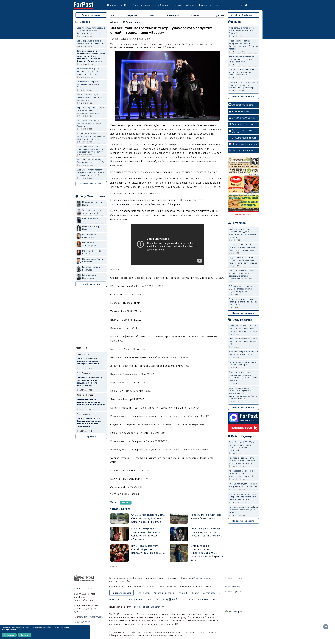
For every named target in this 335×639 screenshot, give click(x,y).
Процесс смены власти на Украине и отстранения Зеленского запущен (241, 72)
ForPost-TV (182, 592)
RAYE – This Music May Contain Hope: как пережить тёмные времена (148, 549)
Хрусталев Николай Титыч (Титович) (91, 211)
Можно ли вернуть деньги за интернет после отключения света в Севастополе (242, 497)
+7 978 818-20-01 (233, 586)
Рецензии (132, 15)
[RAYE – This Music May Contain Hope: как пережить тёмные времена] (119, 553)
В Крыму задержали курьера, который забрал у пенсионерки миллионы (90, 110)
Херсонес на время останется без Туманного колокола (243, 353)
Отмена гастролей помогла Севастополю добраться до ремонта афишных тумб (148, 518)
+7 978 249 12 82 (82, 622)
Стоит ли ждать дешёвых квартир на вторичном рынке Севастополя (243, 302)
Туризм (178, 4)
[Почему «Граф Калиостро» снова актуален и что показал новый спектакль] (179, 534)
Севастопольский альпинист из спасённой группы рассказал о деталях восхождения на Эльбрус (242, 274)
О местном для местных (244, 118)
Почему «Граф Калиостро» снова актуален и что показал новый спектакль (207, 532)
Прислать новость (91, 15)
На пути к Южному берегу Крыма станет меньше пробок (91, 160)
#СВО (124, 4)
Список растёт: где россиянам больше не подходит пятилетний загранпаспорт (243, 85)
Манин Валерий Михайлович (89, 236)
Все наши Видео (240, 111)
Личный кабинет (243, 15)
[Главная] (83, 3)
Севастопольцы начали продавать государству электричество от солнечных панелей (243, 233)
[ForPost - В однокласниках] (176, 599)
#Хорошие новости (142, 4)
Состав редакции (211, 592)
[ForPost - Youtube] (173, 599)
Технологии (205, 4)
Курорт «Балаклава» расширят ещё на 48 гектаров (243, 363)
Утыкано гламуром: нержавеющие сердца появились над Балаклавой (91, 402)
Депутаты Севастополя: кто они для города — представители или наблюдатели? (89, 381)
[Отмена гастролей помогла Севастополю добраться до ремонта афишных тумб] (119, 518)
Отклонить (9, 635)
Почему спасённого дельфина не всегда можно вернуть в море (243, 510)
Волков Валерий (90, 218)
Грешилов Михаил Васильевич (91, 268)
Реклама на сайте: (234, 578)
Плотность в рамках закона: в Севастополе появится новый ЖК (243, 341)
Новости (111, 4)
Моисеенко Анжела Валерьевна (91, 252)
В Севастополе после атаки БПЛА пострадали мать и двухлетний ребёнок (242, 289)
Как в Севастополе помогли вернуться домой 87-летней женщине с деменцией (90, 172)
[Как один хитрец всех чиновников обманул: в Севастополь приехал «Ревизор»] (119, 534)
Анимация (173, 15)
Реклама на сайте (83, 588)
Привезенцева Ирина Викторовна (92, 260)
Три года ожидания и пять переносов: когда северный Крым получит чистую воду (242, 247)
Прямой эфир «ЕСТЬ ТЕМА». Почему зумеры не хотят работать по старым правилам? (242, 446)
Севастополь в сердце (243, 124)
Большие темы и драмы (244, 138)
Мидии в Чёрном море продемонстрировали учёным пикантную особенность (91, 136)
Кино (152, 15)
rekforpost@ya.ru (233, 591)
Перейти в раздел (91, 284)
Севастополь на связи (243, 104)
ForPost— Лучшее (211, 599)
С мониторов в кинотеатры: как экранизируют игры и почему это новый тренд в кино (207, 552)
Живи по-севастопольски (245, 144)
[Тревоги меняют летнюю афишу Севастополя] (179, 518)
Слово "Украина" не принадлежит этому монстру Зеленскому (88, 361)
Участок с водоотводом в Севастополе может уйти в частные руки (90, 97)
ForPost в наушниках (243, 150)
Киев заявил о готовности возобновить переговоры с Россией (90, 123)
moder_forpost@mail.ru (91, 616)
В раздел (91, 436)
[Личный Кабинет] (243, 5)
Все (112, 15)
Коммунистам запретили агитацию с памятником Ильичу (88, 84)
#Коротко (163, 4)
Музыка (195, 15)
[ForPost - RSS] (166, 599)
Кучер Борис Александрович (89, 244)
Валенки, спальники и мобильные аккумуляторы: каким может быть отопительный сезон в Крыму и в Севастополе (91, 56)
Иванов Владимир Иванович (91, 227)
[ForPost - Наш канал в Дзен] (178, 599)
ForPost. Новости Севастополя (148, 606)
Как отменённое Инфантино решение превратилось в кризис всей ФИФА (242, 59)
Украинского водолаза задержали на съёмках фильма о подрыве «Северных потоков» (243, 44)
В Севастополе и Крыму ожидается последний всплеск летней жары (88, 71)
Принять (24, 635)
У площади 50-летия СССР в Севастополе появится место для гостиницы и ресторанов (243, 328)
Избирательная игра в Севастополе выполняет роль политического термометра (90, 422)
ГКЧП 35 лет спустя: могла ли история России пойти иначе (243, 485)
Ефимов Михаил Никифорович (90, 276)
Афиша (190, 4)
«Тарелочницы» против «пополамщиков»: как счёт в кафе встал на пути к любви (90, 149)
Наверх (326, 627)
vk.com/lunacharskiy (122, 204)
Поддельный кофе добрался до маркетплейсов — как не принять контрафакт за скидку (243, 260)
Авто (218, 4)
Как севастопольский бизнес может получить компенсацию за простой (243, 473)
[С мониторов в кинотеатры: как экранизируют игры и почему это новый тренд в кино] (179, 553)
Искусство (217, 15)
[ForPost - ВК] (169, 599)
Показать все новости (91, 183)
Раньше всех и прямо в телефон (243, 131)
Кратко (195, 592)
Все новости (144, 592)
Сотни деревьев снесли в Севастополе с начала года (90, 42)
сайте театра (156, 204)
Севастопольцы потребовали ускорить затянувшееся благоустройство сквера (91, 30)
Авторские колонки (164, 592)
